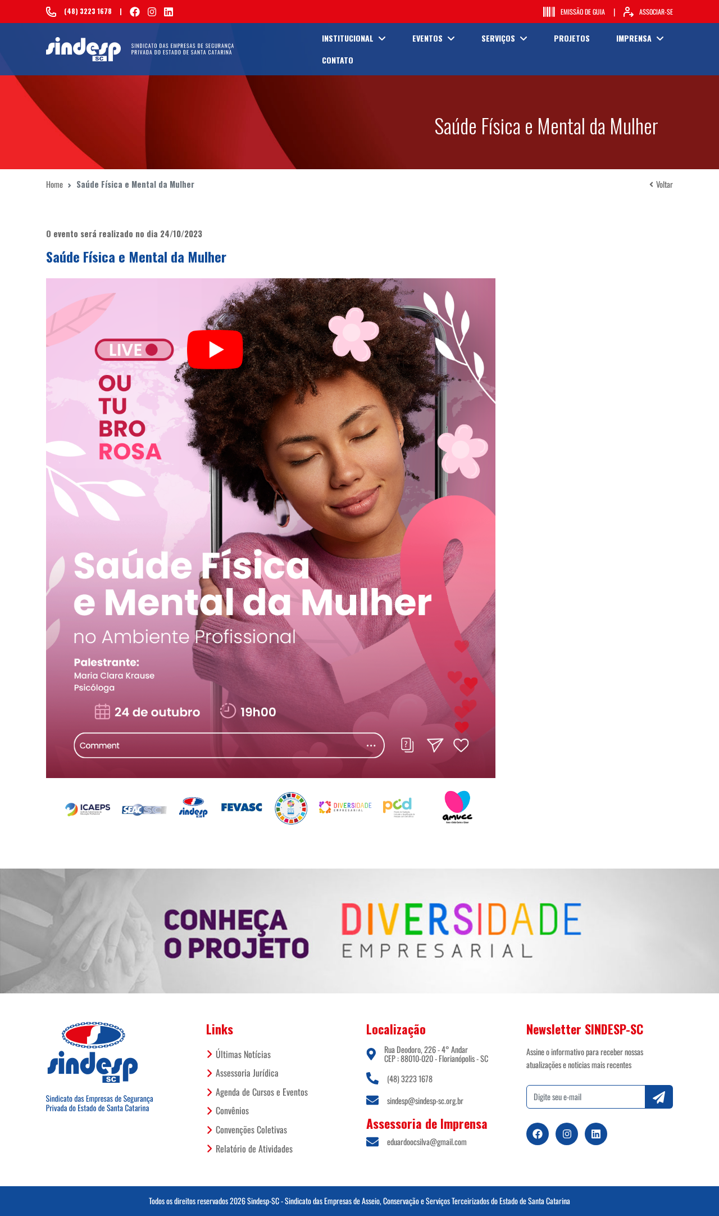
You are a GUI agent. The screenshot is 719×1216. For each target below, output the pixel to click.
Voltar (664, 184)
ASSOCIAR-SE (656, 11)
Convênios (232, 1110)
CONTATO (337, 60)
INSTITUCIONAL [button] (348, 38)
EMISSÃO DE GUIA (583, 11)
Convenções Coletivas (251, 1129)
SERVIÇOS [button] (498, 38)
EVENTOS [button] (427, 38)
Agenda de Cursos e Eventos (262, 1092)
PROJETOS (572, 38)
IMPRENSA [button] (634, 38)
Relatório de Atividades (254, 1148)
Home (54, 184)
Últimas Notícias (243, 1054)
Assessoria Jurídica (247, 1072)
